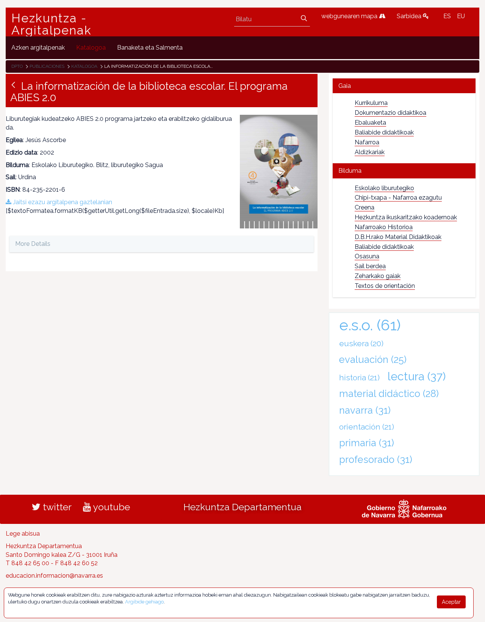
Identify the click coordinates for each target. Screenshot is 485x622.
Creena (364, 207)
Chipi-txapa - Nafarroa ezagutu (398, 197)
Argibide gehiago (144, 602)
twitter (56, 507)
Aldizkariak (370, 152)
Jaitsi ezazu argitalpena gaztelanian (61, 202)
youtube (110, 507)
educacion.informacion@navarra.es (54, 575)
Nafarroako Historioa (384, 227)
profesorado (375, 459)
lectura (417, 376)
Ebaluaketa (370, 122)
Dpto (17, 66)
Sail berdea (370, 266)
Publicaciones (47, 66)
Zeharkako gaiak (378, 276)
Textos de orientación (385, 285)
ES (447, 16)
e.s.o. (370, 325)
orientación (366, 426)
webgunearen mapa (350, 16)
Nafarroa (367, 142)
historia (359, 377)
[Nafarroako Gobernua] (404, 507)
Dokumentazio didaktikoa (390, 112)
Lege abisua (23, 533)
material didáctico (389, 393)
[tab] (404, 85)
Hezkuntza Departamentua (242, 507)
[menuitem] (38, 47)
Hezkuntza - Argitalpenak (51, 24)
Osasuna (367, 256)
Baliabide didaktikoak (384, 132)
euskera (361, 343)
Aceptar (451, 602)
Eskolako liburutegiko (384, 188)
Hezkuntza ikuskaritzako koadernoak (406, 217)
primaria (366, 443)
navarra (365, 410)
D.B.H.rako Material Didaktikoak (398, 237)
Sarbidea (410, 16)
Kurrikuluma (371, 102)
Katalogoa (84, 66)
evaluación (373, 359)
